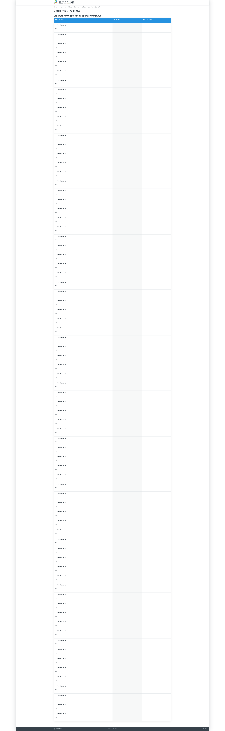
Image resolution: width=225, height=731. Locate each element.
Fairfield (76, 7)
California (63, 7)
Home (55, 7)
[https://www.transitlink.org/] (58, 729)
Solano (70, 7)
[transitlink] (64, 2)
